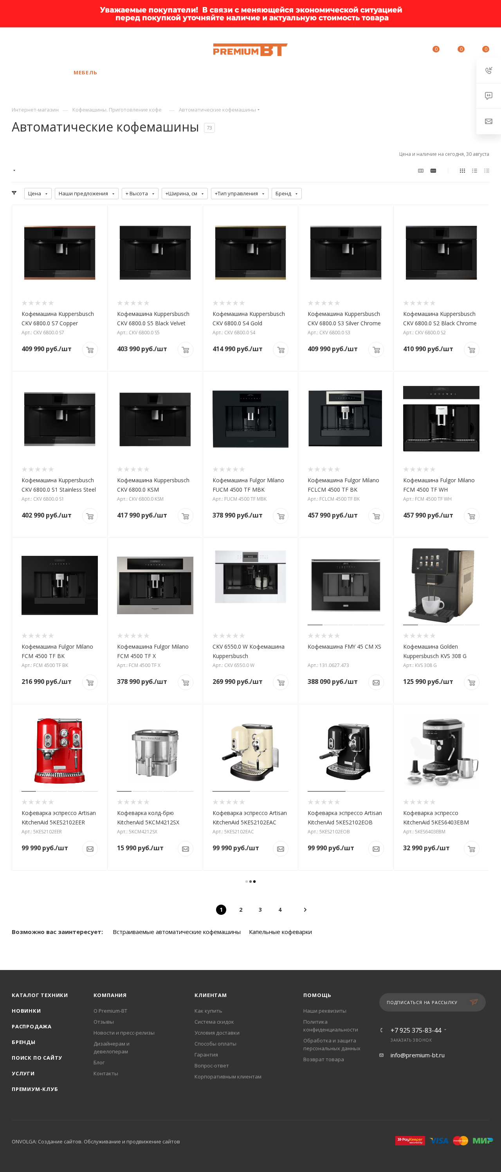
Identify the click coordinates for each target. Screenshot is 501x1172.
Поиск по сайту (37, 1057)
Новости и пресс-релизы (124, 1032)
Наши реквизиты (324, 1010)
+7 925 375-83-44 (74, 45)
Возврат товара (323, 1059)
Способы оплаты (215, 1043)
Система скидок (214, 1021)
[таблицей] (486, 170)
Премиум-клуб (35, 1089)
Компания (110, 995)
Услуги (23, 1073)
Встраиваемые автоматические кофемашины (177, 932)
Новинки (26, 1010)
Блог (99, 1062)
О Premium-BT (110, 1010)
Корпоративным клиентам (228, 1076)
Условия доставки (217, 1032)
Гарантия (206, 1054)
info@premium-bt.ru (418, 1055)
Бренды (24, 1042)
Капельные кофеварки (280, 932)
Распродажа (32, 1026)
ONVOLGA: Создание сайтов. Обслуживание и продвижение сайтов (96, 1141)
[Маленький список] (420, 170)
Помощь (317, 995)
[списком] (474, 170)
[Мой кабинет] (410, 50)
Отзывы (104, 1021)
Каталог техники (40, 995)
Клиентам (211, 995)
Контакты (106, 1073)
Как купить (208, 1010)
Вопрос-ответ (212, 1065)
